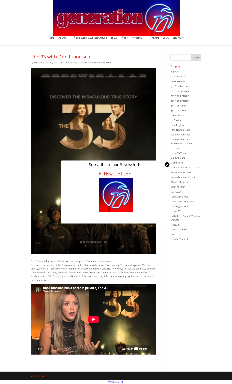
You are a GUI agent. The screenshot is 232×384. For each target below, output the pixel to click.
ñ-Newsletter (116, 174)
